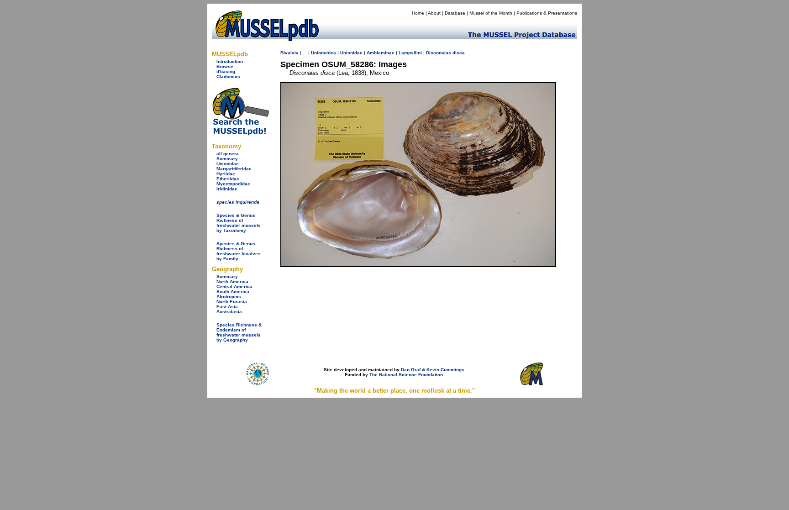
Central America (234, 286)
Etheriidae (227, 178)
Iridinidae (226, 188)
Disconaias (438, 52)
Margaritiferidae (234, 168)
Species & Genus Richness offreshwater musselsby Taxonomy (238, 223)
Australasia (229, 311)
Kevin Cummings (445, 369)
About (434, 13)
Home (418, 13)
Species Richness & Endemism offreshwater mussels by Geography (239, 332)
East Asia (227, 306)
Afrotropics (228, 296)
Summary (227, 158)
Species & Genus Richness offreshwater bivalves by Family (238, 251)
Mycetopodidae (233, 183)
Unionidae (227, 163)
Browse (224, 66)
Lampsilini (410, 52)
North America (232, 281)
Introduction (229, 61)
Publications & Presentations (546, 13)
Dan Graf (411, 369)
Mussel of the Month (490, 13)
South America (232, 291)
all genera (227, 153)
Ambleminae (380, 52)
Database (455, 13)
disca (458, 52)
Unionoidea (323, 52)
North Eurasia (231, 301)
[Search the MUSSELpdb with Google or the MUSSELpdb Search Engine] (240, 133)
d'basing (225, 71)
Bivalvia (289, 52)
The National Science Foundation (406, 374)
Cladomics (228, 76)
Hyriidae (225, 173)
